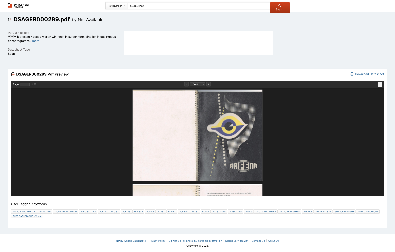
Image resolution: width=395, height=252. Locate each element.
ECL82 (205, 211)
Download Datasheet (369, 74)
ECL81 (195, 211)
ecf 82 (150, 211)
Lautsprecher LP (266, 211)
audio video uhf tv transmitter (32, 211)
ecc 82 (103, 211)
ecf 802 (138, 211)
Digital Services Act (236, 240)
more (35, 41)
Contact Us (258, 240)
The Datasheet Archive (19, 5)
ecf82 (161, 211)
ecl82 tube (219, 211)
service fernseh (344, 211)
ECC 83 (115, 211)
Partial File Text (18, 33)
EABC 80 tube (88, 211)
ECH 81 (172, 211)
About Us (273, 240)
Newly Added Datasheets (131, 240)
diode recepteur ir (65, 211)
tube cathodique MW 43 (27, 216)
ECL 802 (183, 211)
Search (280, 9)
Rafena (308, 211)
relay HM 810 (323, 211)
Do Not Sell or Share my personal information (195, 240)
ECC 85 (126, 211)
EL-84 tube (235, 211)
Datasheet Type (19, 49)
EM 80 (248, 211)
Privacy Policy (157, 240)
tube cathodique (368, 211)
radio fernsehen (290, 211)
